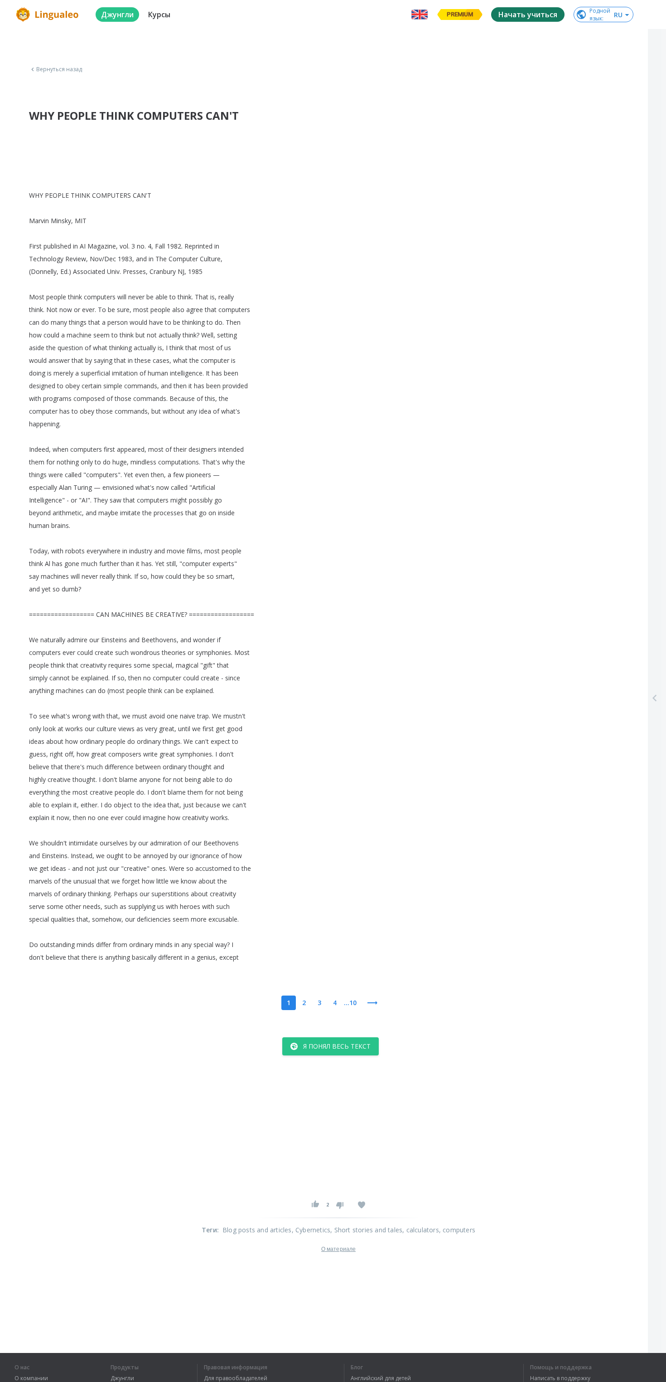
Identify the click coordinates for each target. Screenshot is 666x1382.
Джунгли (122, 1378)
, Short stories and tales (366, 1230)
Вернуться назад (59, 69)
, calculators (420, 1230)
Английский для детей (381, 1378)
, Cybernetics (311, 1230)
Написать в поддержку (560, 1378)
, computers (457, 1230)
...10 (350, 1002)
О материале (338, 1249)
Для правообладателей (235, 1378)
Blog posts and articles (257, 1230)
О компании (31, 1378)
